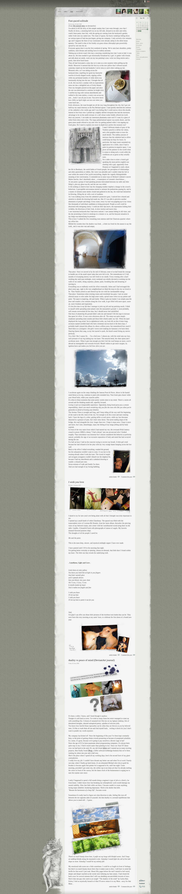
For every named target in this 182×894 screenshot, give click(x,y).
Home (59, 11)
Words (138, 41)
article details (113, 477)
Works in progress (141, 51)
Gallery (65, 11)
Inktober (138, 59)
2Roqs (90, 751)
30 (140, 31)
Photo (137, 55)
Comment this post (126, 477)
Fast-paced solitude (78, 20)
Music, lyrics (139, 43)
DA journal (139, 45)
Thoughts (138, 49)
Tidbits (138, 53)
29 (138, 31)
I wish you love (76, 482)
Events (138, 47)
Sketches (138, 39)
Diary (71, 11)
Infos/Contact (79, 11)
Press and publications (142, 57)
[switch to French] (144, 1)
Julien (105, 748)
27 (147, 29)
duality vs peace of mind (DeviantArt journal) (91, 660)
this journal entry (79, 26)
